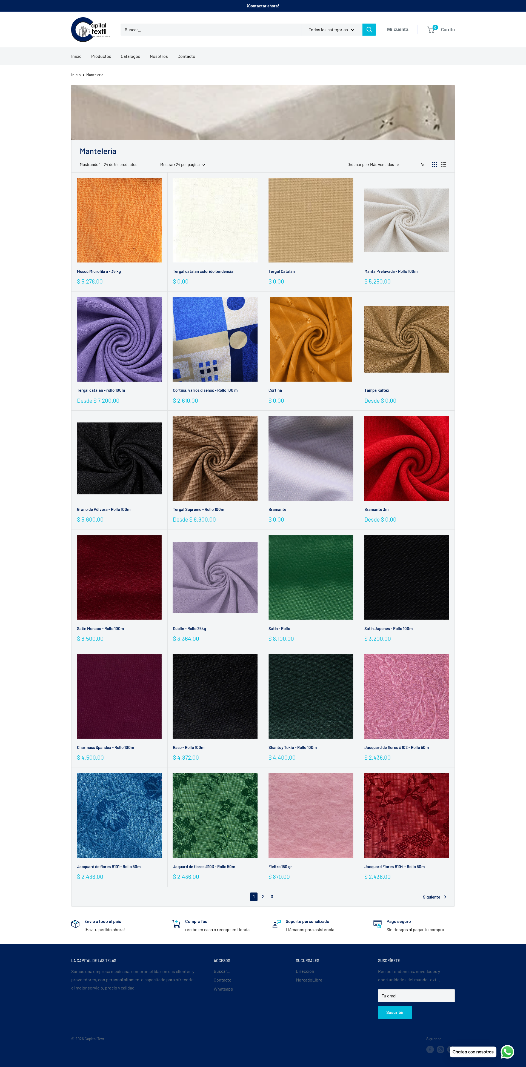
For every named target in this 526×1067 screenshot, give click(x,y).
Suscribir (395, 1012)
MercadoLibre (309, 979)
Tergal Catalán (281, 271)
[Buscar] (369, 30)
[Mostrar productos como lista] (443, 164)
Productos (101, 56)
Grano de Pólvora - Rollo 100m (103, 509)
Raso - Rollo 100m (188, 747)
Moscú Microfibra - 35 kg (99, 271)
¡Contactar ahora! (263, 5)
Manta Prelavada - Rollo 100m (391, 271)
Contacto (186, 56)
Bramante (277, 509)
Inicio (76, 56)
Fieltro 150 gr (280, 866)
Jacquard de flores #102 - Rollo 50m (396, 747)
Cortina (275, 390)
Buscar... (222, 971)
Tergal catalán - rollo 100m (101, 390)
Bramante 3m (376, 509)
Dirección (305, 971)
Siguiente (431, 896)
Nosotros (159, 56)
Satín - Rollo (279, 628)
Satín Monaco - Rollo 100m (100, 628)
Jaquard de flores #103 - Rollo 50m (204, 866)
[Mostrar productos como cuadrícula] (434, 164)
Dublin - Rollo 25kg (189, 628)
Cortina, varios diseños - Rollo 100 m (205, 390)
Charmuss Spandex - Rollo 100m (105, 747)
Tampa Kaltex (376, 390)
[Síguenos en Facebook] (430, 1049)
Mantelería (94, 74)
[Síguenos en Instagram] (440, 1049)
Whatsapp (223, 988)
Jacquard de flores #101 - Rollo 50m (109, 866)
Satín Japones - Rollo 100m (388, 628)
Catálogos (130, 56)
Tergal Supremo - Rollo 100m (198, 509)
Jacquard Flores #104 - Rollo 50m (394, 866)
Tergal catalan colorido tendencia (203, 271)
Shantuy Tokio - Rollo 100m (292, 747)
